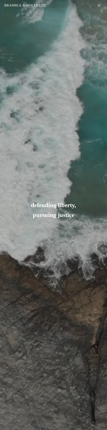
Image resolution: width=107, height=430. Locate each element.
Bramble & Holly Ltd (25, 5)
